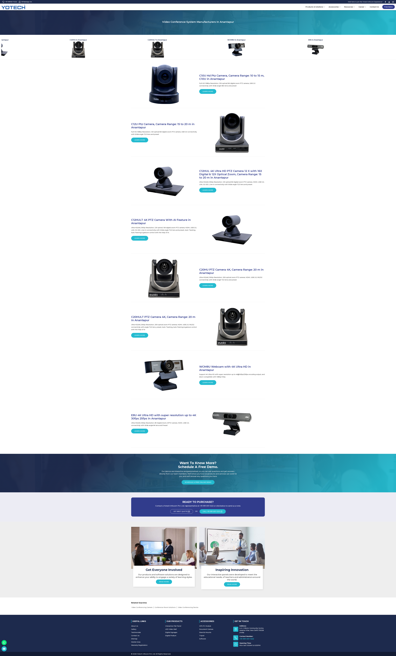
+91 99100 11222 (11, 2)
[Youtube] (389, 2)
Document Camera (206, 629)
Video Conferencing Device (188, 607)
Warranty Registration (139, 645)
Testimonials (136, 632)
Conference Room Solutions (165, 607)
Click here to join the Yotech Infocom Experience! (365, 2)
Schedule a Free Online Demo (198, 482)
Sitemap (134, 639)
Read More (164, 582)
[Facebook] (385, 2)
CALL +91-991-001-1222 (211, 511)
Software (202, 639)
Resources (348, 7)
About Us (134, 626)
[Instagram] (393, 2)
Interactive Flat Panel (173, 626)
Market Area (135, 642)
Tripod (201, 636)
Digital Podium (170, 636)
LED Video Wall (171, 629)
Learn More (207, 91)
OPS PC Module (205, 626)
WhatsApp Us (26, 2)
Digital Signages (171, 632)
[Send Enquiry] (4, 648)
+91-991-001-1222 (246, 639)
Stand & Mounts (205, 632)
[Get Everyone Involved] (164, 548)
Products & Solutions (314, 7)
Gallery (133, 629)
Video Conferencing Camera (141, 607)
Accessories (334, 7)
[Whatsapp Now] (4, 642)
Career (361, 7)
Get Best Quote (180, 511)
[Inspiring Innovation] (232, 548)
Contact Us (374, 7)
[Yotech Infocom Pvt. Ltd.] (13, 7)
